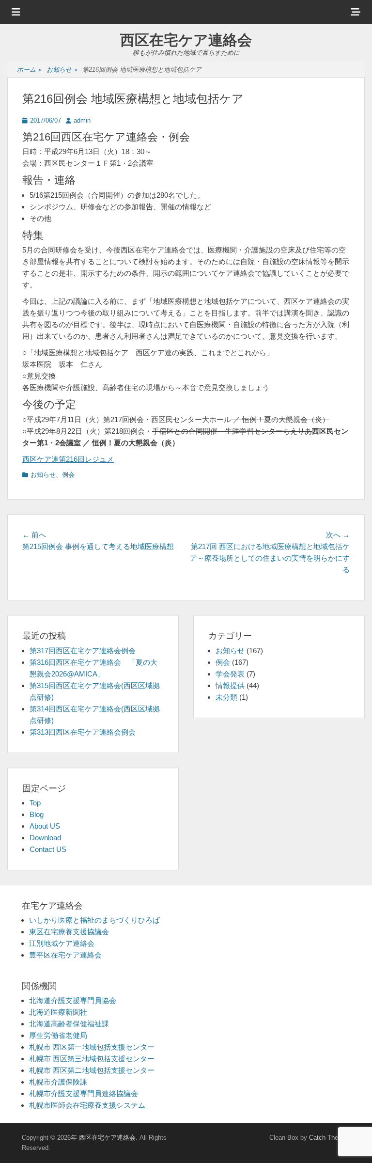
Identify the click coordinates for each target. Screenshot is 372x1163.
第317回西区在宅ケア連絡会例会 (83, 650)
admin (82, 120)
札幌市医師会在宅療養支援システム (87, 1105)
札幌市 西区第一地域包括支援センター (92, 1047)
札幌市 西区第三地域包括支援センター (92, 1058)
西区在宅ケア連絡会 (186, 40)
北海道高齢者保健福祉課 (69, 1024)
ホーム (29, 69)
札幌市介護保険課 (58, 1082)
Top (35, 803)
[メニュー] (16, 12)
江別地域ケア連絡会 (61, 943)
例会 (68, 474)
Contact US (48, 849)
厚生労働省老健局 (58, 1035)
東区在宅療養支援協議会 (69, 931)
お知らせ (62, 69)
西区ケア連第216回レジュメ (68, 459)
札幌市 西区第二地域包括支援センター (92, 1070)
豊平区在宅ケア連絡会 (65, 955)
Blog (37, 814)
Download (45, 837)
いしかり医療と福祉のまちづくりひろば (94, 920)
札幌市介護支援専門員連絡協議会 (83, 1093)
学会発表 (230, 674)
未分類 (226, 697)
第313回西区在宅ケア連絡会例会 (83, 732)
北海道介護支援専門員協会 (72, 1000)
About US (45, 826)
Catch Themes (329, 1137)
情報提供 (230, 685)
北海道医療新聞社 (58, 1012)
